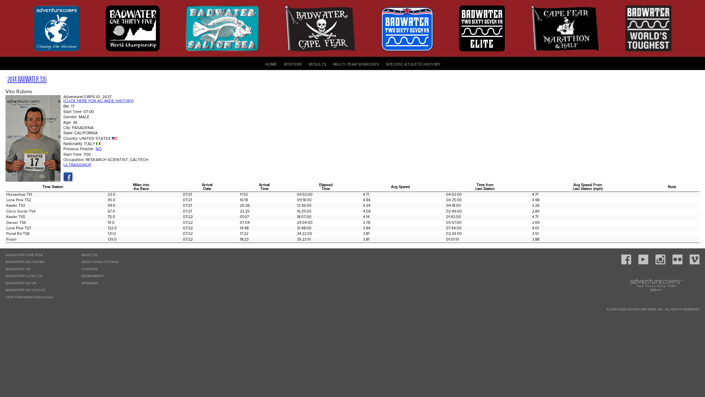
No (99, 148)
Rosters (293, 64)
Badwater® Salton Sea (25, 262)
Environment (92, 276)
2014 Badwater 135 (27, 79)
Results (317, 64)
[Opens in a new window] (68, 180)
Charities (89, 269)
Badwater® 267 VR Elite (25, 290)
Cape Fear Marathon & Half (30, 297)
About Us (89, 255)
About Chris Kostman (100, 262)
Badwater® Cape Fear (24, 255)
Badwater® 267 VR (21, 283)
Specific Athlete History (413, 64)
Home (271, 64)
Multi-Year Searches (356, 64)
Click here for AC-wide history (98, 100)
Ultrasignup (77, 164)
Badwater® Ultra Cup (24, 276)
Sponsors (89, 283)
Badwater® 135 (18, 269)
